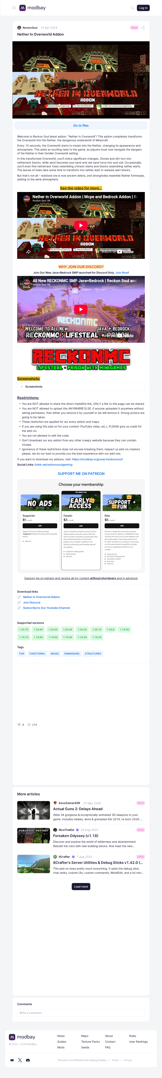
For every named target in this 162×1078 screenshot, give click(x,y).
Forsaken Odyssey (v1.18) (75, 836)
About (109, 1036)
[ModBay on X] (20, 1060)
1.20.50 (52, 629)
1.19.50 (52, 637)
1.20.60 (38, 629)
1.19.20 (96, 637)
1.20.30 (82, 629)
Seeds (85, 1047)
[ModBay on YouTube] (12, 1060)
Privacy (128, 1060)
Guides (61, 1041)
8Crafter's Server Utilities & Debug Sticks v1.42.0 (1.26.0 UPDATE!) (99, 863)
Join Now (121, 272)
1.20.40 (67, 629)
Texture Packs (90, 1041)
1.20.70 (23, 629)
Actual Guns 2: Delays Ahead (78, 809)
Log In (143, 7)
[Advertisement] (45, 694)
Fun (21, 653)
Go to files (81, 125)
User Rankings (138, 1041)
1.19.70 (23, 637)
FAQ (107, 1047)
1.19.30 (82, 637)
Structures (93, 653)
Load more (81, 886)
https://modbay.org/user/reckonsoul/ (97, 459)
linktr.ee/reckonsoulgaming (54, 464)
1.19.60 (38, 637)
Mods (134, 27)
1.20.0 (110, 629)
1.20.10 (96, 629)
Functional (37, 653)
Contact (110, 1041)
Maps (84, 1036)
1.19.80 (124, 629)
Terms (115, 1060)
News (61, 1036)
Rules (132, 1036)
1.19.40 (67, 637)
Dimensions (71, 653)
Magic (55, 653)
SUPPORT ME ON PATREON (81, 474)
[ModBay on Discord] (28, 1060)
